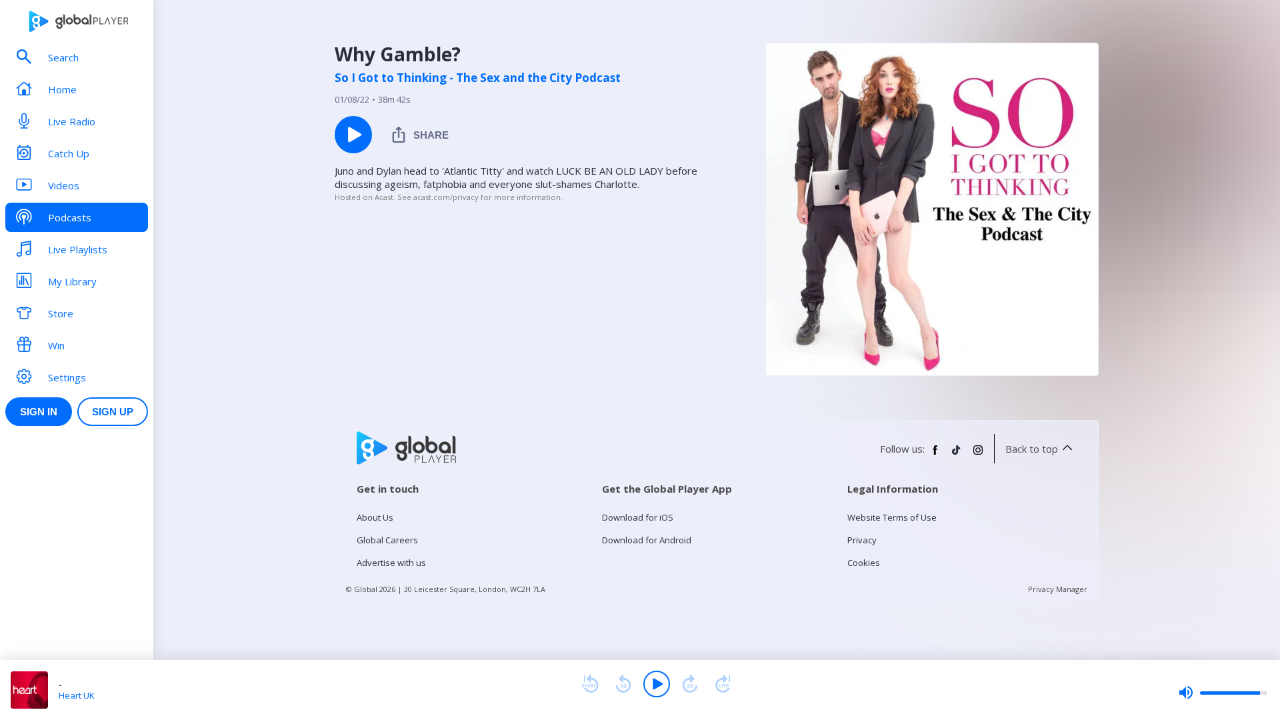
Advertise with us (391, 563)
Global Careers (387, 540)
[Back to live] (723, 684)
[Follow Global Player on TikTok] (956, 455)
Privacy (862, 540)
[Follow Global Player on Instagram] (978, 455)
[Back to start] (590, 684)
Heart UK (77, 695)
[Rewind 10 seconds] (623, 684)
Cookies (863, 563)
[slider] (1222, 692)
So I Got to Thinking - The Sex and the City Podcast (478, 78)
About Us (375, 517)
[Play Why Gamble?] (353, 134)
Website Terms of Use (892, 517)
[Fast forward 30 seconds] (690, 684)
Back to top (1031, 448)
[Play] (656, 684)
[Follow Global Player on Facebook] (935, 455)
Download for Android (646, 540)
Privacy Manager (1057, 589)
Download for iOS (637, 517)
